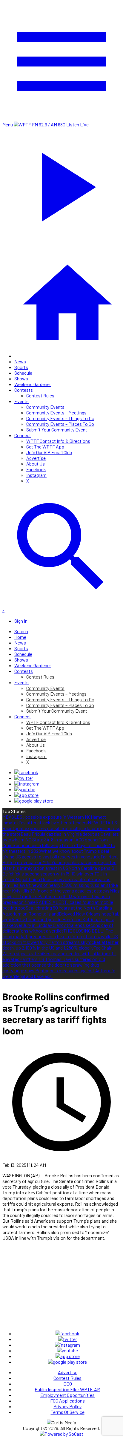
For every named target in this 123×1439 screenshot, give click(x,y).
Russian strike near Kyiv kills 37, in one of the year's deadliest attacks (60, 887)
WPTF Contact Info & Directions (58, 441)
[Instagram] (26, 783)
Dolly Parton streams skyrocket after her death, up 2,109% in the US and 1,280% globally (60, 944)
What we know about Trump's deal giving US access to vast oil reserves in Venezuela (55, 853)
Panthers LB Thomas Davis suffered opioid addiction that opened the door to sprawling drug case (53, 964)
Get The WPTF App (45, 446)
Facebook (36, 469)
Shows (21, 378)
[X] (23, 778)
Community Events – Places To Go (60, 424)
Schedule (23, 373)
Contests (23, 390)
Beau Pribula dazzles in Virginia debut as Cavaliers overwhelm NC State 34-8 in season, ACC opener (60, 836)
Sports (21, 367)
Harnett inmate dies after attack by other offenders (54, 819)
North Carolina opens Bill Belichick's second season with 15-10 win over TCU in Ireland (59, 873)
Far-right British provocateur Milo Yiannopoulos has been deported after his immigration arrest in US (60, 862)
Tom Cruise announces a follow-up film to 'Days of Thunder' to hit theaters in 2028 (58, 845)
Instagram (36, 475)
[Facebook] (26, 772)
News (20, 361)
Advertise (36, 458)
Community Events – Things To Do (60, 418)
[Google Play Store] (33, 800)
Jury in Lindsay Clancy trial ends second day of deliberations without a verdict (57, 927)
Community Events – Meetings (56, 412)
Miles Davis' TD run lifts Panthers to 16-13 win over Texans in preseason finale (61, 896)
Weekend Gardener (32, 384)
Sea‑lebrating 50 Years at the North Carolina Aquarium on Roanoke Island (57, 910)
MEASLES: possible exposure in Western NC (46, 817)
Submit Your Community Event (56, 429)
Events (21, 401)
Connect (22, 435)
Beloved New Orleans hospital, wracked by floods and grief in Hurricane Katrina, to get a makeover (60, 919)
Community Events (45, 407)
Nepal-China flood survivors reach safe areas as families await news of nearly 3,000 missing (56, 882)
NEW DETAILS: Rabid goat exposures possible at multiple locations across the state (61, 828)
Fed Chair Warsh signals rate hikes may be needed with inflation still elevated (59, 953)
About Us (35, 463)
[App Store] (26, 795)
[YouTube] (24, 789)
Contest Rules (40, 395)
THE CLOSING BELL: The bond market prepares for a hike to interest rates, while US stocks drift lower (60, 936)
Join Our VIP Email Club (49, 452)
